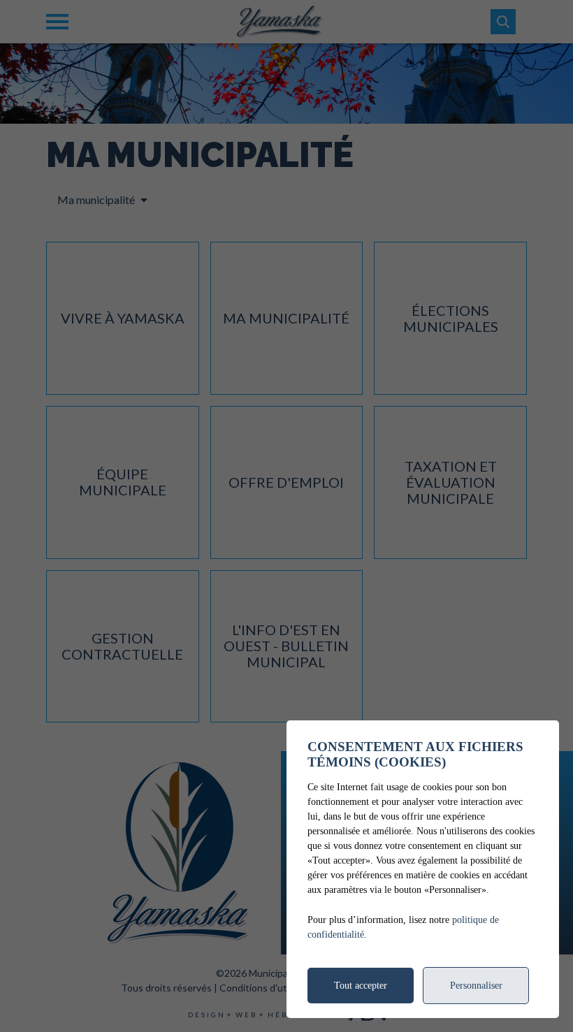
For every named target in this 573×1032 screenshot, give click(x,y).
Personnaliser (476, 985)
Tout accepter (360, 985)
